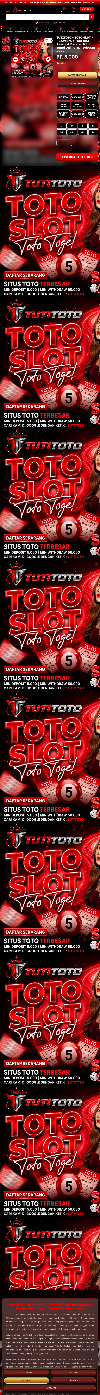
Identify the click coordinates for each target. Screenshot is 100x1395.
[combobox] (47, 17)
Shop (8, 11)
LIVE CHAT (51, 1388)
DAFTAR (28, 1380)
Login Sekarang (77, 84)
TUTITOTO (10, 1314)
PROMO (28, 1372)
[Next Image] (48, 59)
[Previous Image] (15, 59)
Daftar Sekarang (77, 75)
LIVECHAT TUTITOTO (77, 157)
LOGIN (75, 1372)
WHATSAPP (75, 1380)
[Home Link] (22, 10)
